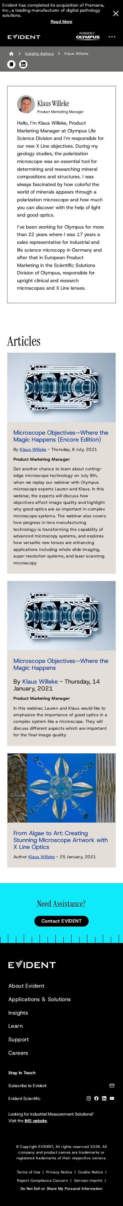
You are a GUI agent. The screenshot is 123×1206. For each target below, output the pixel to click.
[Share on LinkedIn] (23, 64)
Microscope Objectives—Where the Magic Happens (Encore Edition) (60, 436)
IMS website (36, 1120)
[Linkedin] (104, 1099)
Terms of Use (29, 1172)
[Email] (112, 1086)
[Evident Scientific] (24, 36)
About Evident (26, 985)
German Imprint (88, 1180)
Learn (15, 1026)
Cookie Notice (90, 1172)
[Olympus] (88, 37)
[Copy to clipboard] (11, 64)
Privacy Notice (59, 1172)
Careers (18, 1053)
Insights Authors (39, 53)
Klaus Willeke (33, 449)
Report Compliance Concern (42, 1180)
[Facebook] (96, 1099)
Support (18, 1039)
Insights (18, 1012)
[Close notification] (116, 13)
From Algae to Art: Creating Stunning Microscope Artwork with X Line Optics (60, 840)
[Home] (11, 54)
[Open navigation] (113, 36)
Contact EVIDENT (61, 921)
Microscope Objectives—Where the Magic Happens (60, 664)
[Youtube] (112, 1099)
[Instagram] (88, 1099)
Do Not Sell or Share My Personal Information (62, 1188)
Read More (62, 21)
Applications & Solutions (39, 999)
